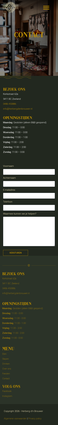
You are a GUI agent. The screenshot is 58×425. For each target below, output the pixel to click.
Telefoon (7, 201)
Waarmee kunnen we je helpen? (19, 213)
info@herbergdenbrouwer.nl (17, 108)
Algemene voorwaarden (15, 418)
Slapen (5, 358)
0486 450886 (9, 103)
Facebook (6, 391)
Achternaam (9, 177)
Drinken (6, 363)
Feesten (6, 373)
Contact (6, 378)
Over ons (6, 368)
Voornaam (8, 166)
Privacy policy (34, 418)
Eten (4, 354)
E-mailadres (9, 189)
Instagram (7, 396)
